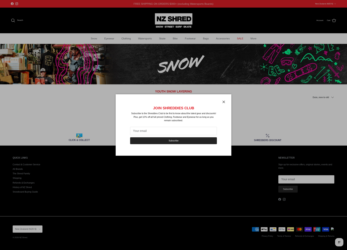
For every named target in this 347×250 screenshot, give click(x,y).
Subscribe (174, 140)
